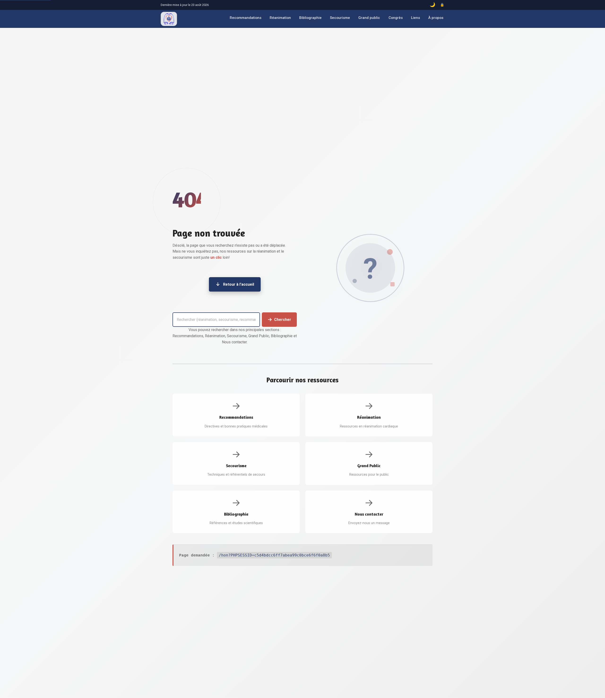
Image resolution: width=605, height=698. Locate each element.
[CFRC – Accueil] (169, 19)
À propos (435, 18)
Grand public (369, 18)
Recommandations (245, 18)
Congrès (396, 18)
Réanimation (280, 18)
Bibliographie (310, 18)
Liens (415, 18)
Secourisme (340, 18)
